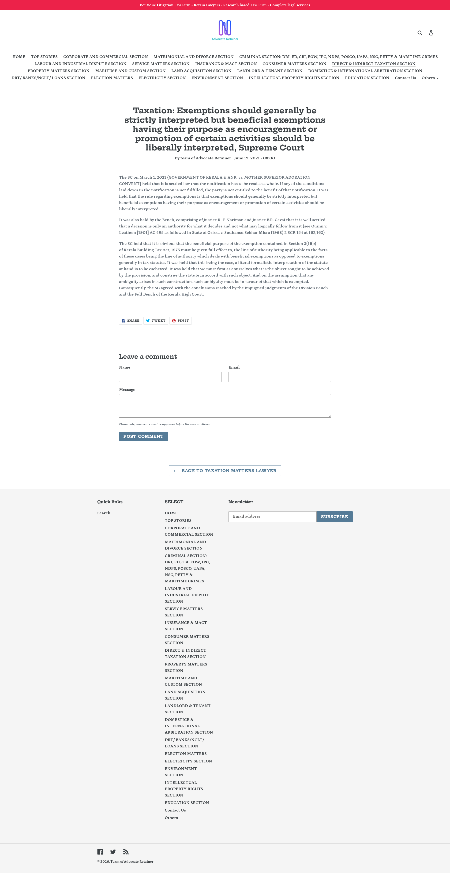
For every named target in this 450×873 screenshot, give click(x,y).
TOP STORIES (178, 520)
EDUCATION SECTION (187, 802)
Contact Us (175, 810)
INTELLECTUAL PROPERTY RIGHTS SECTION (184, 789)
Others (171, 817)
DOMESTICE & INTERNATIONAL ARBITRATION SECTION (189, 726)
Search (103, 513)
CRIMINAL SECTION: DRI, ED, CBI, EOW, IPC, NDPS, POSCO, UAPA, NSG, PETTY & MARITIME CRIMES (187, 569)
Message (127, 389)
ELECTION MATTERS (186, 753)
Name (124, 367)
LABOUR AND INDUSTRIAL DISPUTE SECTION (187, 595)
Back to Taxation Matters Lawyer (228, 470)
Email (234, 367)
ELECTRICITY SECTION (188, 761)
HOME (171, 513)
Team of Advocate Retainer (132, 862)
